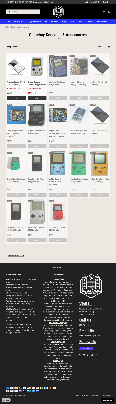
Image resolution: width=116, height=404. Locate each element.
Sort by (8, 47)
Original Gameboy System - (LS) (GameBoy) (37, 83)
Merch (46, 22)
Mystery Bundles (35, 22)
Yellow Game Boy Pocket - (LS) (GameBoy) (99, 180)
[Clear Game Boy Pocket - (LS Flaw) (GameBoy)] (79, 115)
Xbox (80, 22)
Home (9, 22)
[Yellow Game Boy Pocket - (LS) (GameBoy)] (99, 163)
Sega (64, 22)
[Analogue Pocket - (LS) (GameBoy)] (99, 66)
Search (77, 395)
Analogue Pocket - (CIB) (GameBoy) (99, 132)
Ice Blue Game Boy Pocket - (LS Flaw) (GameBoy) (55, 181)
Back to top (57, 267)
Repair (89, 22)
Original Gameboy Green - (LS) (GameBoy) (16, 180)
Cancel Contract (106, 395)
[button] (109, 12)
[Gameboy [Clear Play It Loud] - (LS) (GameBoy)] (79, 66)
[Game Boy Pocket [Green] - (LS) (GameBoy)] (79, 163)
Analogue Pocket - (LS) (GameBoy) (98, 83)
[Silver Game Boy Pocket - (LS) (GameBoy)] (37, 211)
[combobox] (23, 11)
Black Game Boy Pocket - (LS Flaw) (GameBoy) (16, 228)
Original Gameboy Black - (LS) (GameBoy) (37, 132)
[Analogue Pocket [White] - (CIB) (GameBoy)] (16, 66)
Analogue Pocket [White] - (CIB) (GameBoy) (16, 83)
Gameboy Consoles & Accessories (20, 27)
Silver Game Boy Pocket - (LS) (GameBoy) (37, 228)
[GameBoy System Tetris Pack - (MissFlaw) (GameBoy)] (16, 115)
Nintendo (54, 22)
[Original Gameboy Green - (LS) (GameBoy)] (16, 163)
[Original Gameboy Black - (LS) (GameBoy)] (37, 115)
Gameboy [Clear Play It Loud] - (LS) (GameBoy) (78, 83)
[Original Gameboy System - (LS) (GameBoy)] (37, 66)
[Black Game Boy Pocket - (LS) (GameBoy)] (37, 163)
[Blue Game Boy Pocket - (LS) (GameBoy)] (58, 66)
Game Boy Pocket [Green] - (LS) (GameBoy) (79, 180)
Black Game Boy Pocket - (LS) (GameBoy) (37, 180)
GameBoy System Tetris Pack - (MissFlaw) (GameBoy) (15, 133)
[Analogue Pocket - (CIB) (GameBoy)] (99, 115)
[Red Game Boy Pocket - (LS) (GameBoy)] (58, 211)
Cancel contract (107, 400)
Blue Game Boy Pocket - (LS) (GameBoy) (57, 83)
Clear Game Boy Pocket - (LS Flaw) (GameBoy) (79, 132)
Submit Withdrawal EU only (16, 255)
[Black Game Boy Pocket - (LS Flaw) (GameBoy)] (16, 211)
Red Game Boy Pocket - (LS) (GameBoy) (57, 228)
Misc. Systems (101, 22)
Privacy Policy (85, 395)
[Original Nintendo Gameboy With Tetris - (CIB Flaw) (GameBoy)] (58, 115)
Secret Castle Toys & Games (17, 395)
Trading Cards (19, 22)
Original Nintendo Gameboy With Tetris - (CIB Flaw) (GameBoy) (57, 133)
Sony (72, 22)
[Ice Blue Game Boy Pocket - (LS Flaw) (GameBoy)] (58, 163)
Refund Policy (95, 395)
